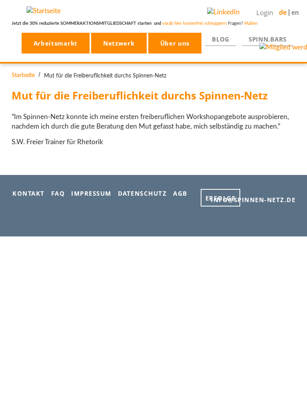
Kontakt (28, 193)
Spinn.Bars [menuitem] (268, 39)
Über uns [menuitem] (175, 43)
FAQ (58, 193)
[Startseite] (43, 10)
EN (295, 12)
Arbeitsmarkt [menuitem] (56, 43)
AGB (180, 193)
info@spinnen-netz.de (253, 199)
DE (283, 12)
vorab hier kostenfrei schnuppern (194, 23)
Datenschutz (142, 193)
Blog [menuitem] (220, 39)
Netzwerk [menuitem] (119, 43)
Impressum (91, 193)
